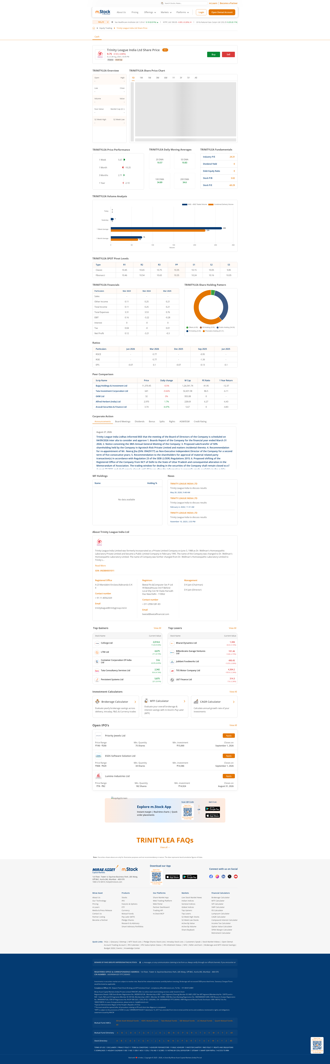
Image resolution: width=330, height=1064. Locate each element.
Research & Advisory (130, 957)
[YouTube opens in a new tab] (236, 911)
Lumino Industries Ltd (117, 759)
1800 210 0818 (98, 916)
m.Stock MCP (158, 947)
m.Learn (213, 3)
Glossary (114, 975)
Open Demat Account (222, 12)
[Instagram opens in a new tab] (217, 910)
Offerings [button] (148, 12)
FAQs (106, 975)
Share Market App (161, 931)
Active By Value (188, 957)
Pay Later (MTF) (128, 951)
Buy (214, 54)
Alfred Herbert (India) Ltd (108, 385)
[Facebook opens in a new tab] (211, 911)
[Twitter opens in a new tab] (229, 911)
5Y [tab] (188, 77)
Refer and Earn (195, 979)
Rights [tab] (172, 405)
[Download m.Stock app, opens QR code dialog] (317, 1045)
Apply (229, 719)
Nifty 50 (101, 22)
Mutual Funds (128, 947)
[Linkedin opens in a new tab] (223, 911)
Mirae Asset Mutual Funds (127, 1054)
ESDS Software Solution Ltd (120, 739)
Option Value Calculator (222, 960)
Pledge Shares (128, 954)
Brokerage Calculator (221, 931)
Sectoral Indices (188, 938)
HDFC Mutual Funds (149, 1054)
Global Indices (188, 941)
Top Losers (186, 947)
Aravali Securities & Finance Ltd (111, 390)
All (117, 1058)
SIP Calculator (217, 938)
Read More (100, 549)
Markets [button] (165, 12)
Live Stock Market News (192, 931)
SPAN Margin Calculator (222, 963)
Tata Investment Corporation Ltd (112, 374)
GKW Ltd (100, 380)
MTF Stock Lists (135, 975)
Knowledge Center (132, 982)
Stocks (124, 931)
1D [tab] (133, 77)
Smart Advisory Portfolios (132, 960)
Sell (228, 54)
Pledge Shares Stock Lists (154, 975)
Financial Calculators (221, 927)
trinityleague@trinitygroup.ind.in (111, 591)
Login (201, 12)
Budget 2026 (109, 982)
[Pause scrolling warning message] (140, 996)
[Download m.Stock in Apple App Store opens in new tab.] (212, 800)
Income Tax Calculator (221, 957)
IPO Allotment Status (172, 979)
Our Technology (99, 934)
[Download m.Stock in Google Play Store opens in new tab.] (212, 793)
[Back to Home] (93, 28)
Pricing (135, 12)
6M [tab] (165, 77)
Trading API (158, 944)
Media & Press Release (102, 944)
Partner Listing (98, 951)
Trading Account (119, 979)
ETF (123, 941)
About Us (121, 12)
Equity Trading (106, 28)
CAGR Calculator (219, 951)
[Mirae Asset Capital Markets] (105, 903)
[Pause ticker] (112, 22)
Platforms (181, 12)
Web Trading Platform (162, 934)
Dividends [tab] (140, 405)
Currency (126, 944)
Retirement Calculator (221, 967)
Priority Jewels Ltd (115, 719)
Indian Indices (188, 934)
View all (163, 881)
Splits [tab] (162, 405)
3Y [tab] (181, 77)
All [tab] (196, 77)
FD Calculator (217, 944)
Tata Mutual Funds (169, 1054)
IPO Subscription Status (151, 979)
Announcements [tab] (103, 405)
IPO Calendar (133, 979)
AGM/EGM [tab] (184, 405)
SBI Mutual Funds (187, 1054)
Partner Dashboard (161, 941)
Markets (185, 927)
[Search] (162, 3)
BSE (165, 50)
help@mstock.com (114, 916)
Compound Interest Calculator (225, 954)
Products (126, 927)
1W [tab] (141, 77)
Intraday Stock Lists (175, 975)
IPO (123, 934)
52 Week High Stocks (190, 951)
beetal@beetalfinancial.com (155, 597)
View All (157, 611)
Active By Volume (189, 960)
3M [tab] (157, 77)
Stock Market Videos (211, 975)
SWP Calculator (218, 941)
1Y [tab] (173, 77)
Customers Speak (192, 975)
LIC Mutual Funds (204, 1054)
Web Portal (157, 938)
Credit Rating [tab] (200, 405)
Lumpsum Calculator (220, 947)
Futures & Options (129, 938)
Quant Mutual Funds (224, 1054)
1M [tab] (149, 77)
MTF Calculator (218, 934)
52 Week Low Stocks (190, 954)
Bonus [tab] (152, 405)
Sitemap (122, 975)
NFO (185, 979)
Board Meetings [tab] (122, 405)
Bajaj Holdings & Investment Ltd (111, 369)
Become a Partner (229, 3)
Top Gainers (187, 944)
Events (119, 982)
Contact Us (97, 947)
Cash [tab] (97, 36)
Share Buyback (188, 963)
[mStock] (130, 903)
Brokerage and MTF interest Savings (219, 979)
